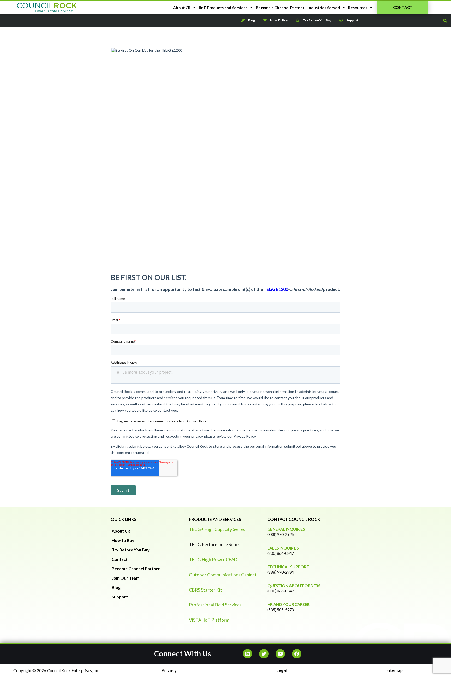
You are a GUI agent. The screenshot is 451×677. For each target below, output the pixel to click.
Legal (281, 670)
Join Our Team (126, 577)
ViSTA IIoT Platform (209, 620)
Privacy (169, 670)
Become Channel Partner (136, 568)
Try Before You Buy (131, 549)
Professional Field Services (215, 605)
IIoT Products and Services (223, 7)
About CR (182, 7)
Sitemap (395, 670)
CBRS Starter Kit (205, 590)
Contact (120, 559)
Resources (357, 7)
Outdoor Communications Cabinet (223, 574)
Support (120, 596)
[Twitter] (264, 653)
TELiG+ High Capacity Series (217, 529)
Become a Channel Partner (280, 7)
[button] (402, 7)
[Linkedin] (247, 653)
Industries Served (324, 7)
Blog (116, 587)
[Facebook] (296, 653)
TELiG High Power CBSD (213, 559)
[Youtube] (280, 653)
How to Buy (123, 540)
